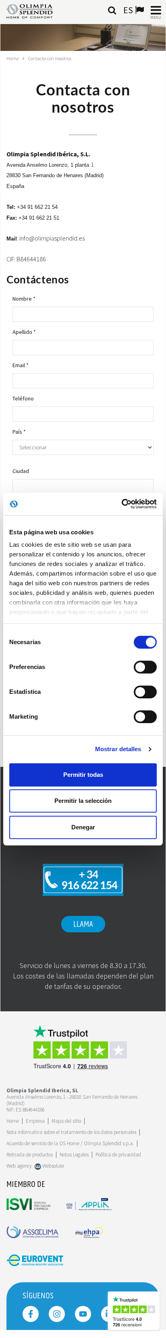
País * (19, 431)
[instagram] (57, 1314)
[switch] (145, 667)
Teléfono (23, 398)
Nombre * (23, 298)
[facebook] (31, 1314)
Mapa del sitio (66, 1121)
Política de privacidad (118, 1154)
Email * (20, 365)
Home (12, 58)
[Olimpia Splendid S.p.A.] (35, 10)
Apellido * (24, 332)
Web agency (19, 1165)
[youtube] (83, 1314)
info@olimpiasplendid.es (52, 238)
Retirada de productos (29, 1154)
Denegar (83, 827)
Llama (83, 924)
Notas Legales (74, 1154)
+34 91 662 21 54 (37, 207)
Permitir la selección (83, 800)
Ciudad (20, 471)
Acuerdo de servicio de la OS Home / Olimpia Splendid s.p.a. (70, 1143)
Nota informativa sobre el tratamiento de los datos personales (71, 1132)
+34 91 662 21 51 (39, 218)
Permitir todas (83, 774)
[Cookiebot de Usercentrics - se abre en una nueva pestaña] (121, 504)
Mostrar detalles (118, 749)
